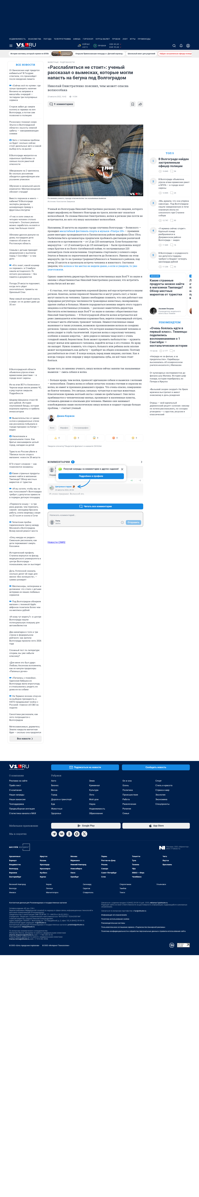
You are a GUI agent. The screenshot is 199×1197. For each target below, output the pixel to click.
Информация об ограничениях (114, 915)
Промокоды (144, 39)
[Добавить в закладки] (133, 104)
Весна (54, 790)
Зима (92, 780)
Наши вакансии (17, 799)
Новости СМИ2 (56, 542)
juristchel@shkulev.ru (76, 925)
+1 (132, 499)
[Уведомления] (181, 46)
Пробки (116, 39)
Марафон (64, 428)
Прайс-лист (15, 785)
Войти (58, 523)
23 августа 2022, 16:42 (57, 97)
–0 (140, 480)
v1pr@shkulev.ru (139, 911)
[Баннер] (62, 53)
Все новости (25, 64)
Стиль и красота (163, 785)
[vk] (62, 834)
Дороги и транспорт (61, 799)
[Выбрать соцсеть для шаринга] (140, 104)
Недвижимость (17, 39)
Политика (128, 790)
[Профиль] (188, 46)
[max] (77, 834)
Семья (126, 813)
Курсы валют (103, 39)
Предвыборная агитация (22, 808)
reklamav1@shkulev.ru (159, 903)
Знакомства (34, 39)
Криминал (94, 785)
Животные (56, 808)
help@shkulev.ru (28, 927)
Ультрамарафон (81, 428)
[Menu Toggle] (10, 46)
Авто (53, 780)
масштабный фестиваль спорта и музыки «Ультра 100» (92, 231)
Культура (93, 790)
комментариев (63, 104)
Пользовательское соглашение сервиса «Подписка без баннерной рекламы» (133, 927)
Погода (48, 39)
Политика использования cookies (115, 919)
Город (54, 794)
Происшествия (130, 794)
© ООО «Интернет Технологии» (55, 945)
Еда (53, 804)
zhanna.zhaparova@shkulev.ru (21, 935)
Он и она (127, 780)
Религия (127, 808)
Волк (52, 428)
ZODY (125, 39)
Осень (126, 785)
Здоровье (56, 813)
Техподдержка (16, 804)
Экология (160, 794)
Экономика (161, 799)
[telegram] (54, 834)
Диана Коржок (66, 415)
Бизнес (55, 785)
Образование (96, 813)
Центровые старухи (63, 487)
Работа (126, 799)
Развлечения (129, 804)
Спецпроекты (162, 804)
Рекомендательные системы (113, 923)
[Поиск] (174, 46)
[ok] (69, 834)
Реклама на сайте (18, 780)
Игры (132, 39)
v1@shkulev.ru (40, 923)
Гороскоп (88, 39)
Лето (91, 794)
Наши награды (16, 794)
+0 (132, 480)
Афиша (77, 39)
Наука (92, 804)
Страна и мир (162, 790)
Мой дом (93, 799)
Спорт (158, 780)
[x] (84, 834)
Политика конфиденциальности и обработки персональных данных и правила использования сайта (143, 931)
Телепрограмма (62, 39)
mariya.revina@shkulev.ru (19, 939)
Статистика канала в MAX (22, 813)
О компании (15, 790)
